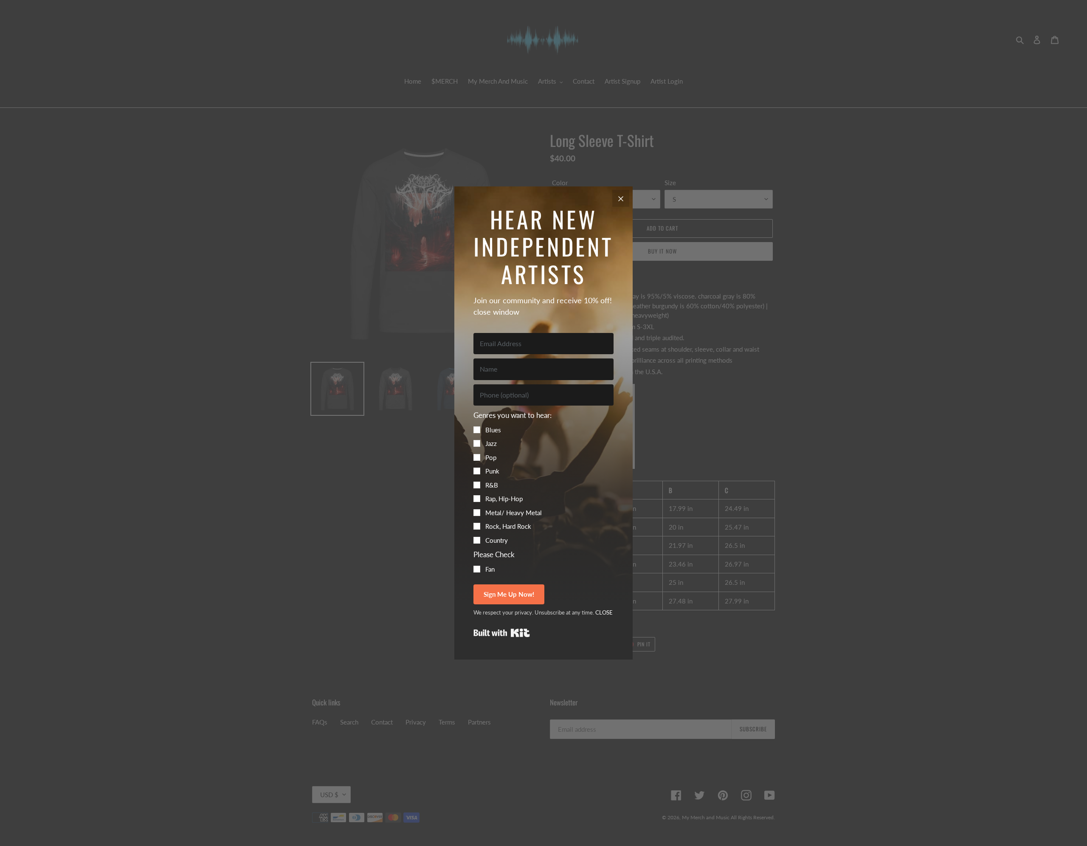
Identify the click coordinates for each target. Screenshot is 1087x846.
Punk (492, 471)
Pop (490, 457)
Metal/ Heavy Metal (513, 512)
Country (496, 540)
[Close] (620, 198)
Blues (493, 430)
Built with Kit (501, 632)
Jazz (491, 443)
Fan (490, 569)
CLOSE (604, 612)
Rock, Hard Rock (508, 526)
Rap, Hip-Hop (504, 498)
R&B (491, 485)
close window (496, 311)
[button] (543, 477)
